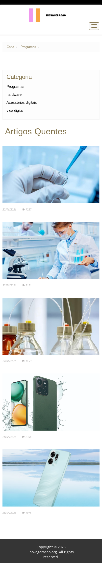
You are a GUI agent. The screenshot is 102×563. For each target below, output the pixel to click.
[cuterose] (51, 15)
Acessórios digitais (21, 102)
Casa (10, 47)
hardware (14, 94)
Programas (28, 47)
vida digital (14, 110)
